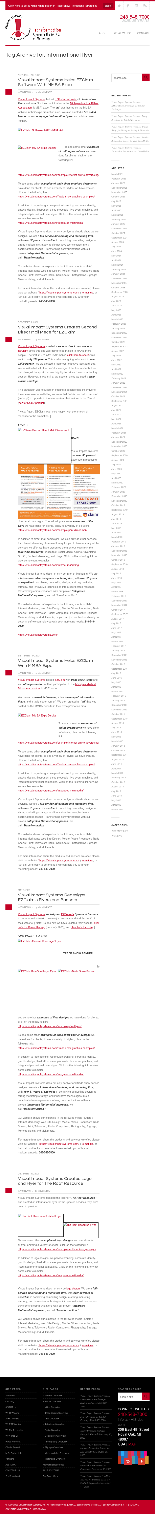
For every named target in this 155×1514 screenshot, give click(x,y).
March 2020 (117, 482)
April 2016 (116, 686)
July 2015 (116, 727)
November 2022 (119, 337)
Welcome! (10, 1395)
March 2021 (117, 428)
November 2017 (119, 605)
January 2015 (118, 745)
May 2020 (116, 473)
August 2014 (117, 759)
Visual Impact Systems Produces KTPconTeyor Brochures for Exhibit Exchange (128, 106)
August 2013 (117, 786)
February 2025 (118, 219)
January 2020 (118, 491)
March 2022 (117, 373)
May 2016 (116, 682)
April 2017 (116, 636)
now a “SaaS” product (31, 403)
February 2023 (118, 323)
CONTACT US (12, 1470)
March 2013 (117, 809)
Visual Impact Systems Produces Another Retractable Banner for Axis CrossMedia (95, 1448)
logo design (73, 1288)
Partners (9, 1458)
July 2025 (116, 201)
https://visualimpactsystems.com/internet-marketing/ (49, 565)
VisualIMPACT (45, 92)
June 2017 (116, 627)
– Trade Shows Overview (55, 1412)
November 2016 (119, 659)
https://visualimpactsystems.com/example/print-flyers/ (50, 1026)
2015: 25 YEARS (51, 1470)
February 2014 (118, 777)
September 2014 (119, 754)
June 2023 (116, 305)
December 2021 (119, 387)
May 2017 (116, 632)
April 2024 (116, 260)
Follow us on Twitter (119, 5)
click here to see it (78, 355)
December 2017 (119, 600)
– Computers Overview (54, 1435)
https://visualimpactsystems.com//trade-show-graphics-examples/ (56, 196)
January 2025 (118, 223)
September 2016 (119, 668)
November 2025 (119, 192)
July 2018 (116, 573)
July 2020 (116, 464)
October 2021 (118, 396)
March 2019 (117, 536)
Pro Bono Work (12, 1476)
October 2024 (118, 232)
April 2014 (116, 768)
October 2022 (118, 341)
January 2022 (118, 382)
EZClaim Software (66, 99)
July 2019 (116, 518)
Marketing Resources (53, 1464)
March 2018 (117, 591)
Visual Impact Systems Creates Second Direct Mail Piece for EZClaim (57, 329)
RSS (145, 5)
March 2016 (117, 691)
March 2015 (117, 741)
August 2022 (117, 350)
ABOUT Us (11, 1406)
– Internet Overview (52, 1395)
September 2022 (119, 346)
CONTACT (143, 33)
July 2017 (116, 623)
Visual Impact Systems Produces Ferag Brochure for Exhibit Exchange (95, 1417)
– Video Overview (51, 1406)
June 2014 (116, 763)
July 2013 (116, 791)
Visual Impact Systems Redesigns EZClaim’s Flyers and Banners (51, 897)
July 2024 (116, 246)
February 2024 (118, 269)
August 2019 (117, 514)
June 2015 (116, 732)
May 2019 (116, 528)
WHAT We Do (122, 33)
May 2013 (116, 800)
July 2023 (116, 301)
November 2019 (119, 500)
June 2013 (116, 795)
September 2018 (119, 564)
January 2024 (118, 273)
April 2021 (116, 423)
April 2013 (116, 804)
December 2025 (119, 187)
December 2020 (119, 441)
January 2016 (118, 700)
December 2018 (119, 550)
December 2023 (119, 278)
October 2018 (118, 559)
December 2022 (119, 332)
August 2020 (117, 459)
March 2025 (117, 214)
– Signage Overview (53, 1447)
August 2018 (117, 568)
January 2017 (118, 650)
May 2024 (116, 255)
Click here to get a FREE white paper (30, 5)
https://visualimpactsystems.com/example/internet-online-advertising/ (58, 175)
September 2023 (119, 291)
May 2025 (116, 205)
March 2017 (117, 641)
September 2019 (119, 509)
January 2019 (118, 546)
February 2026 (118, 178)
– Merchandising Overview (56, 1453)
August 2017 (117, 618)
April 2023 (116, 314)
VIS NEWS (25, 92)
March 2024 (117, 264)
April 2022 (116, 369)
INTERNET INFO (120, 830)
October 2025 (118, 196)
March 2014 (117, 772)
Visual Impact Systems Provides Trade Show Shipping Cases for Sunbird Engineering (95, 1479)
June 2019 (116, 523)
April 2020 (116, 478)
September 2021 (119, 400)
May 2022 (116, 364)
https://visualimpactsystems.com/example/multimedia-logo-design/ (57, 1249)
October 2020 (118, 450)
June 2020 (116, 469)
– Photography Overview (55, 1441)
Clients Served (12, 1447)
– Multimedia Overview (54, 1458)
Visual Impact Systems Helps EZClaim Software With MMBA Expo (55, 82)
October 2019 (118, 505)
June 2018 (116, 577)
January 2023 (118, 328)
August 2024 (117, 242)
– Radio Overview (52, 1430)
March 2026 (117, 173)
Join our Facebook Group (128, 5)
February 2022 (118, 378)
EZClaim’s (67, 914)
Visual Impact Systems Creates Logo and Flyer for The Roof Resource (55, 1181)
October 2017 (118, 609)
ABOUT (103, 33)
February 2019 (118, 541)
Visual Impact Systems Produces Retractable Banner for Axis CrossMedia (95, 1465)
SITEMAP (26, 1509)
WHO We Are (12, 1412)
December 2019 (119, 496)
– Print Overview (51, 1418)
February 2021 (118, 432)
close (108, 5)
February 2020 (118, 486)
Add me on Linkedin (136, 5)
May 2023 (116, 310)
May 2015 (116, 736)
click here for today (82, 927)
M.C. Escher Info (13, 1453)
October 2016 (118, 664)
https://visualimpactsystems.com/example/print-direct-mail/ (52, 530)
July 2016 (116, 673)
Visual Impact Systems (31, 99)
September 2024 (119, 237)
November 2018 (119, 555)
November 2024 (119, 228)
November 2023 (119, 282)
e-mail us (87, 292)
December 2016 (119, 654)
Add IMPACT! (12, 1464)
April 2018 (116, 586)
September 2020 (119, 455)
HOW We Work (13, 1441)
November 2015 (119, 709)
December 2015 (119, 704)
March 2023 (117, 319)
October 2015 (118, 713)
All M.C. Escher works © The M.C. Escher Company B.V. (96, 1504)
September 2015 (119, 718)
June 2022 (116, 360)
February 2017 (118, 645)
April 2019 (116, 532)
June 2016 (116, 677)
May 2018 (116, 582)
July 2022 (116, 355)
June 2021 (116, 414)
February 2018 (118, 595)
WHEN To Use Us (14, 1430)
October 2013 (118, 782)
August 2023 (117, 296)
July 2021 (116, 409)
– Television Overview (54, 1424)
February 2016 (118, 695)
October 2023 (118, 287)
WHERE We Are (13, 1424)
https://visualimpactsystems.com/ (59, 292)
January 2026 (118, 183)
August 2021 (117, 405)
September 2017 (119, 614)
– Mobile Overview (52, 1401)
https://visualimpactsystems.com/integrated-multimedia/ (51, 223)
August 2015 (117, 723)
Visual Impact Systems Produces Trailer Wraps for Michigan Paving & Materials (95, 1431)
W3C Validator (39, 1509)
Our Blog (9, 1401)
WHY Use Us (12, 1435)
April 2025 (116, 210)
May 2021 (116, 419)
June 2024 (116, 251)
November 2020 (119, 446)
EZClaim (23, 350)
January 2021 (118, 437)
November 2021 (119, 391)
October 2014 (118, 750)
